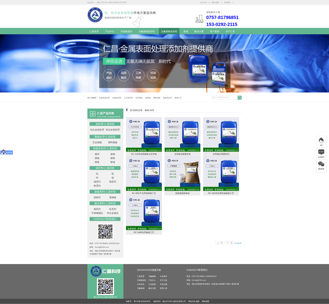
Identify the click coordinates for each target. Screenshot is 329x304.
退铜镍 (112, 197)
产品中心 (109, 31)
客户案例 (214, 31)
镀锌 (97, 154)
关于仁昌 (230, 31)
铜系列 (112, 181)
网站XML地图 (193, 301)
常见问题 (163, 284)
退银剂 (97, 197)
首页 (152, 110)
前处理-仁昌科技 (105, 124)
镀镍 (97, 158)
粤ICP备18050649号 (142, 301)
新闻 (186, 31)
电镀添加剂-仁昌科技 (105, 148)
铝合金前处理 (97, 129)
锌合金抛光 (112, 213)
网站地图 (215, 2)
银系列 (97, 185)
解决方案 (199, 31)
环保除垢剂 (126, 31)
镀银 (97, 162)
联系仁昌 (163, 288)
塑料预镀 (112, 142)
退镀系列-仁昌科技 (105, 191)
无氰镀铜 (140, 288)
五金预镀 (97, 142)
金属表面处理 (104, 98)
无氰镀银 (152, 276)
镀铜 (112, 154)
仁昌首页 (94, 31)
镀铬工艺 (178, 98)
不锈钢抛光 (97, 213)
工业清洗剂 (128, 98)
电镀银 (148, 98)
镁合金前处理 (113, 129)
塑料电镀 (156, 98)
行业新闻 (152, 284)
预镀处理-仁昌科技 (105, 136)
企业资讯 (140, 284)
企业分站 (203, 2)
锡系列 (97, 181)
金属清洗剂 (116, 98)
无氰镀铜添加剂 (147, 31)
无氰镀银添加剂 (169, 31)
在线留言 (227, 2)
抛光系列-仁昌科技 (105, 203)
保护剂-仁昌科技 (105, 168)
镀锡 (112, 162)
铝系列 (112, 209)
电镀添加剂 (167, 98)
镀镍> (147, 110)
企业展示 (163, 276)
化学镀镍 (139, 98)
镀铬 (112, 158)
